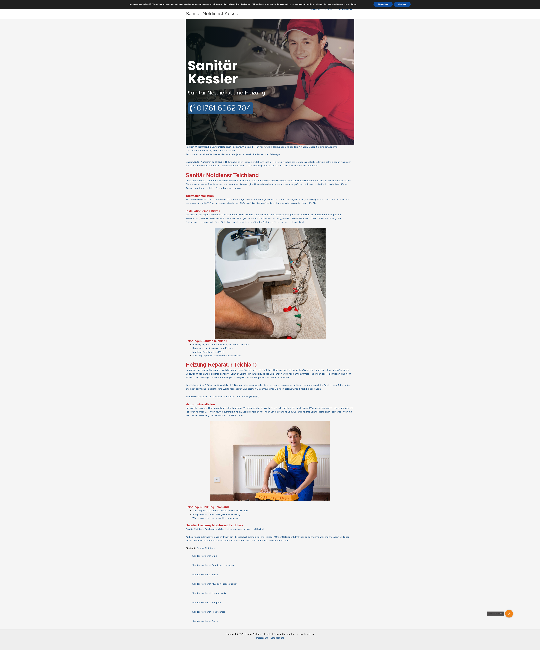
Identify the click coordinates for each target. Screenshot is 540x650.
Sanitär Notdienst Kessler (213, 13)
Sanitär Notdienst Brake (205, 621)
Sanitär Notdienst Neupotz (206, 602)
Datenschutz (277, 638)
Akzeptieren (383, 4)
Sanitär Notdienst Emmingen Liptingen (213, 565)
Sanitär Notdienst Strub (205, 574)
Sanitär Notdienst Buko (204, 556)
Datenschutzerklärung (346, 4)
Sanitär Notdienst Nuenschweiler (209, 593)
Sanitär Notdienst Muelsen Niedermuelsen (214, 584)
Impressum (262, 638)
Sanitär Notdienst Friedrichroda (208, 612)
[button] (509, 614)
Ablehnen (402, 4)
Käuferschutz (345, 9)
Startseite (315, 9)
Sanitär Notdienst (206, 548)
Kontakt (329, 9)
